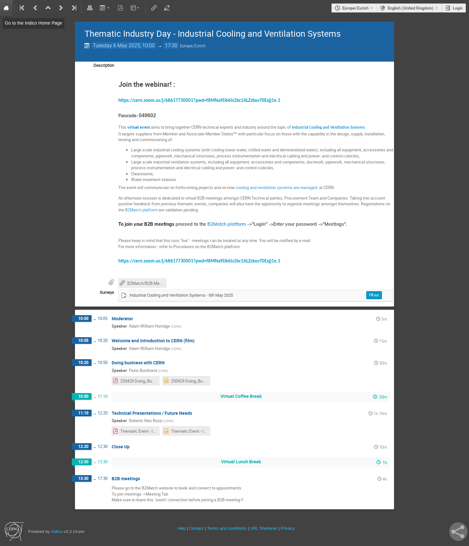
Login (458, 8)
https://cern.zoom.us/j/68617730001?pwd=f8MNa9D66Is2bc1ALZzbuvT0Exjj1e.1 (199, 100)
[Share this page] (458, 531)
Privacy (288, 528)
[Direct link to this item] (137, 318)
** (235, 134)
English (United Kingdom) (411, 8)
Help (181, 528)
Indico (56, 531)
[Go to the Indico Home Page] (6, 8)
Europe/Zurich (355, 8)
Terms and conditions (227, 528)
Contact (196, 528)
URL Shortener (263, 528)
